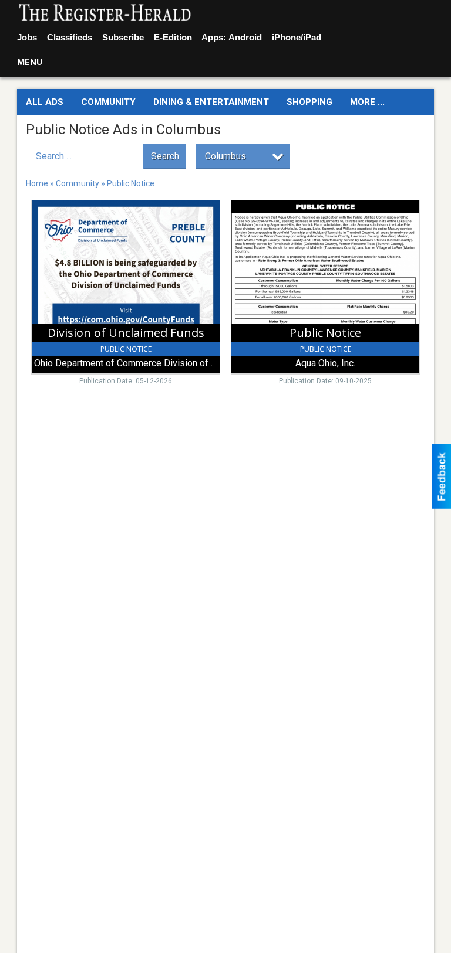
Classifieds (69, 37)
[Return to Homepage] (105, 13)
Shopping (309, 102)
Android (245, 37)
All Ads (44, 102)
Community (108, 102)
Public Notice (130, 183)
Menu (29, 62)
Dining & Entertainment (211, 102)
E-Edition (173, 37)
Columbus (225, 156)
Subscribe (123, 37)
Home (37, 183)
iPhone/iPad (296, 37)
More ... (367, 102)
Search (165, 156)
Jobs (27, 37)
